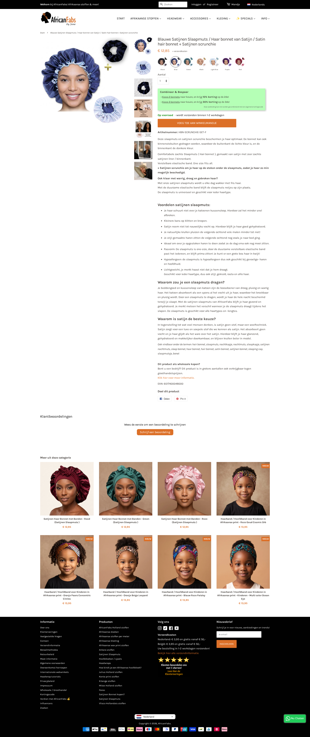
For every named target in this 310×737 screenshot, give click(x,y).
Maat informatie (48, 658)
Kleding (223, 18)
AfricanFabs (164, 723)
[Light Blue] (214, 62)
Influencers (46, 703)
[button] (257, 4)
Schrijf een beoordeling (155, 432)
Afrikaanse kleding (109, 640)
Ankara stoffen (106, 649)
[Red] (240, 62)
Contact (44, 640)
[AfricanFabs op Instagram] (160, 629)
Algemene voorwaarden (52, 663)
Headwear (174, 18)
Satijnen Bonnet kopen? (112, 694)
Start (121, 18)
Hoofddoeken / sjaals (110, 658)
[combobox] (173, 4)
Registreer (212, 4)
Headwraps (105, 663)
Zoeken (44, 707)
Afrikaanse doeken (109, 631)
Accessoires (199, 18)
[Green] (189, 62)
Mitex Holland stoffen (110, 685)
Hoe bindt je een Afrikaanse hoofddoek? (120, 667)
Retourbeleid (47, 654)
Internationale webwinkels (54, 672)
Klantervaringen (48, 631)
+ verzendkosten (179, 51)
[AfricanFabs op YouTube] (177, 629)
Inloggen (196, 4)
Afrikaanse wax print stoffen (114, 645)
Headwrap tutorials (50, 676)
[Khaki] (201, 62)
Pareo (102, 690)
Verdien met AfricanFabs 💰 (55, 698)
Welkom (45, 4)
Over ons (44, 627)
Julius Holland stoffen (111, 672)
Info (264, 18)
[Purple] (227, 62)
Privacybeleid (47, 681)
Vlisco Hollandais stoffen (112, 703)
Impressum (46, 685)
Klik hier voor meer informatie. (176, 377)
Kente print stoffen (109, 676)
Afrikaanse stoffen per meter (114, 636)
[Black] (163, 62)
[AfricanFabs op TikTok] (165, 629)
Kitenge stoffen (107, 681)
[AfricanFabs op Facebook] (171, 629)
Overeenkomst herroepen (53, 667)
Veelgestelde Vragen (51, 636)
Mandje (235, 4)
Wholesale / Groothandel (53, 690)
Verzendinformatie (50, 645)
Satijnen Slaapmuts (109, 654)
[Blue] (176, 62)
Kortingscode (47, 694)
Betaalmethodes (49, 649)
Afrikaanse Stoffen (144, 18)
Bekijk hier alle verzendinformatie (178, 653)
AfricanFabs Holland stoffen (114, 627)
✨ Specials (244, 18)
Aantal (162, 74)
